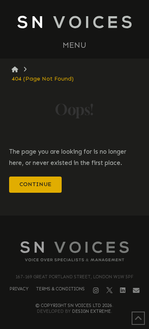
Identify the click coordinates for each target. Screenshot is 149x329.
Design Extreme (91, 311)
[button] (74, 45)
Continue (35, 184)
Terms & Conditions (60, 289)
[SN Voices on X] (109, 290)
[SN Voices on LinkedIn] (122, 290)
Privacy (19, 289)
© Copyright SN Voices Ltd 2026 (74, 305)
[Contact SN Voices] (136, 291)
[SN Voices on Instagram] (96, 291)
